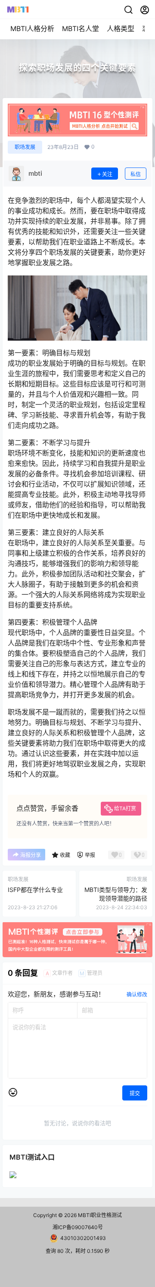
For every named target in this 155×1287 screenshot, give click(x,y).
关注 (107, 174)
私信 (135, 174)
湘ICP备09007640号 (78, 1227)
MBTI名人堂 (80, 28)
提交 (135, 1093)
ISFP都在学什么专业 (35, 889)
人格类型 (120, 28)
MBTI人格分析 (32, 28)
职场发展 (25, 147)
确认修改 (137, 994)
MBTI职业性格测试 (99, 1215)
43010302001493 (83, 1238)
